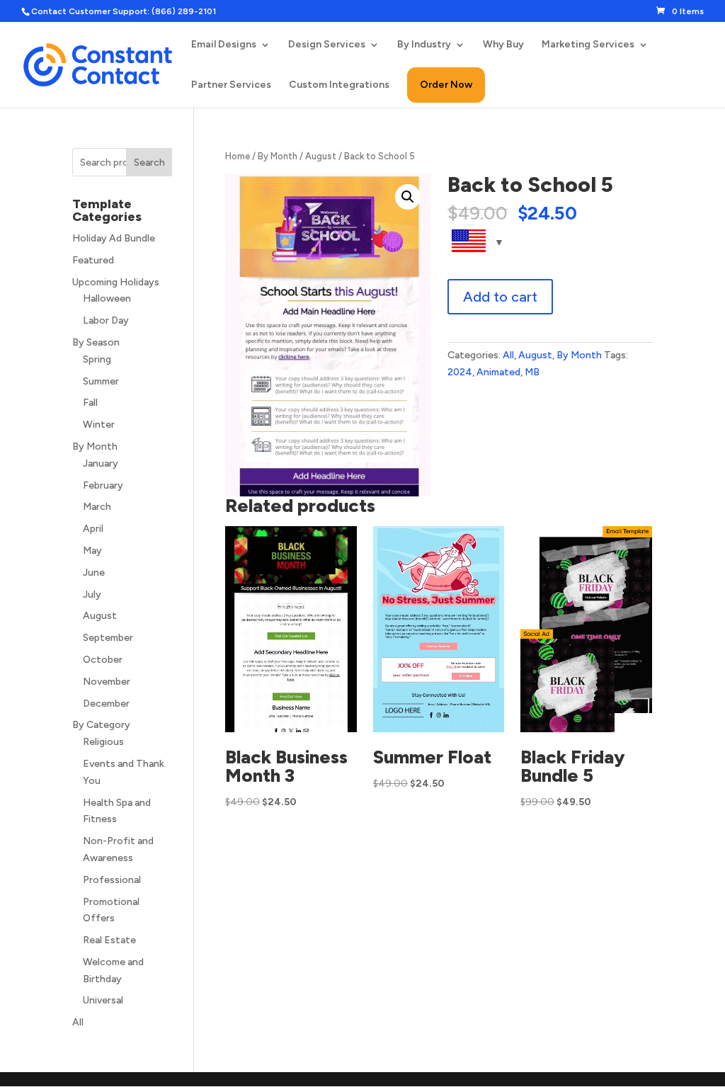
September (108, 638)
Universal (103, 1000)
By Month (277, 156)
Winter (99, 425)
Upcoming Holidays (115, 282)
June (94, 573)
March (97, 507)
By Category (101, 725)
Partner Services (231, 85)
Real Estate (109, 940)
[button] (408, 197)
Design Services (326, 45)
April (93, 529)
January (100, 463)
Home (237, 156)
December (106, 704)
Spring (97, 359)
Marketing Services (588, 45)
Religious (103, 742)
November (106, 682)
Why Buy (503, 45)
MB (532, 372)
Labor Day (106, 320)
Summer (101, 381)
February (103, 485)
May (92, 551)
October (102, 660)
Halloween (107, 298)
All (508, 355)
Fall (90, 403)
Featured (93, 260)
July (92, 594)
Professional (112, 880)
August (320, 156)
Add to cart (500, 296)
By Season (96, 342)
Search (149, 162)
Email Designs (223, 45)
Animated (498, 372)
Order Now (446, 85)
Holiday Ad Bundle (113, 238)
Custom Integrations (339, 85)
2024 (459, 372)
